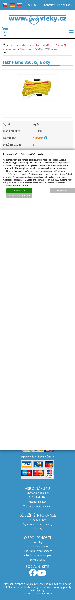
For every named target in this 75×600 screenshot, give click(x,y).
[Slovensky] (20, 4)
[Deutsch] (12, 4)
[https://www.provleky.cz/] (37, 21)
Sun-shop (28, 593)
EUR (35, 5)
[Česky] (5, 4)
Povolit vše (19, 191)
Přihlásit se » (65, 5)
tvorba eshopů (44, 593)
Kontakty (49, 5)
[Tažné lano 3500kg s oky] (38, 85)
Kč (29, 5)
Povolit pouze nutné (19, 195)
